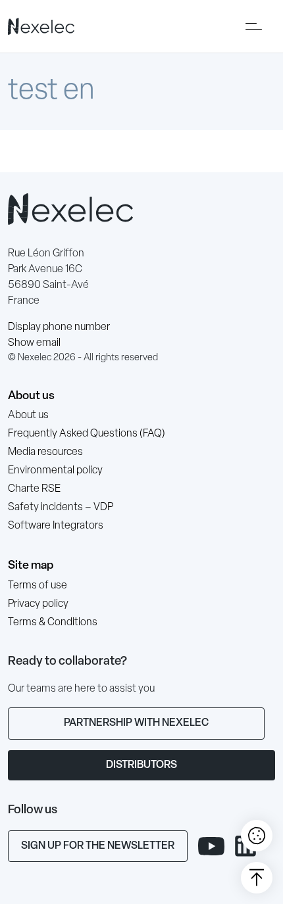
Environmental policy (55, 470)
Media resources (45, 452)
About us (31, 396)
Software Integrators (55, 526)
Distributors (141, 765)
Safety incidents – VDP (60, 507)
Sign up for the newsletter (97, 846)
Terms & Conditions (52, 622)
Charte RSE (34, 489)
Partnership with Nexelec (136, 723)
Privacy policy (38, 604)
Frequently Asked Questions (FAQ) (86, 434)
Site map (30, 565)
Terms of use (37, 586)
